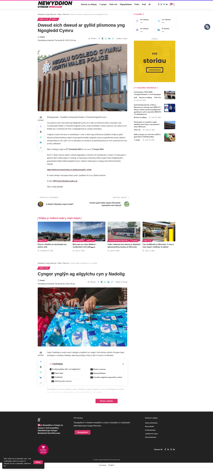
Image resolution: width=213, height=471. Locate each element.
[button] (38, 462)
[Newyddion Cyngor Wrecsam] (55, 4)
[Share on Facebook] (99, 38)
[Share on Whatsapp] (105, 38)
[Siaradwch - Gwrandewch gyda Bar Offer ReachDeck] (207, 27)
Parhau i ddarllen (106, 401)
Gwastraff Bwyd (100, 373)
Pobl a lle (43, 19)
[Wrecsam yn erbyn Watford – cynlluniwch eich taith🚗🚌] (89, 231)
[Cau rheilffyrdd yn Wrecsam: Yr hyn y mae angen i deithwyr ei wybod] (159, 231)
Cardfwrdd (58, 377)
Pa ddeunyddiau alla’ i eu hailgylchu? (66, 369)
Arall (54, 19)
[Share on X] (102, 38)
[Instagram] (164, 4)
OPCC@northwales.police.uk (65, 181)
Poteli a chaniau (100, 369)
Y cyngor (137, 140)
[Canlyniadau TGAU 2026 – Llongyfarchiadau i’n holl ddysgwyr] (169, 95)
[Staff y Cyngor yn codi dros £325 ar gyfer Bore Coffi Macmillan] (169, 137)
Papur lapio (59, 373)
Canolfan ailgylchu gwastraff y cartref (108, 377)
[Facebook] (159, 4)
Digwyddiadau (79, 240)
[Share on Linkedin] (109, 38)
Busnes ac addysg (145, 97)
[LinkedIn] (166, 4)
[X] (161, 4)
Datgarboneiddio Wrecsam (118, 240)
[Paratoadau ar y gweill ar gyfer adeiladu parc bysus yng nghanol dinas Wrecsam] (169, 125)
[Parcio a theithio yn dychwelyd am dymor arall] (54, 231)
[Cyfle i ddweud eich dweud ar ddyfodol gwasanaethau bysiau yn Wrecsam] (124, 231)
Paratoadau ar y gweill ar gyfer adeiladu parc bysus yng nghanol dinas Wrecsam (146, 124)
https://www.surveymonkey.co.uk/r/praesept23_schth (69, 170)
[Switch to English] (149, 4)
